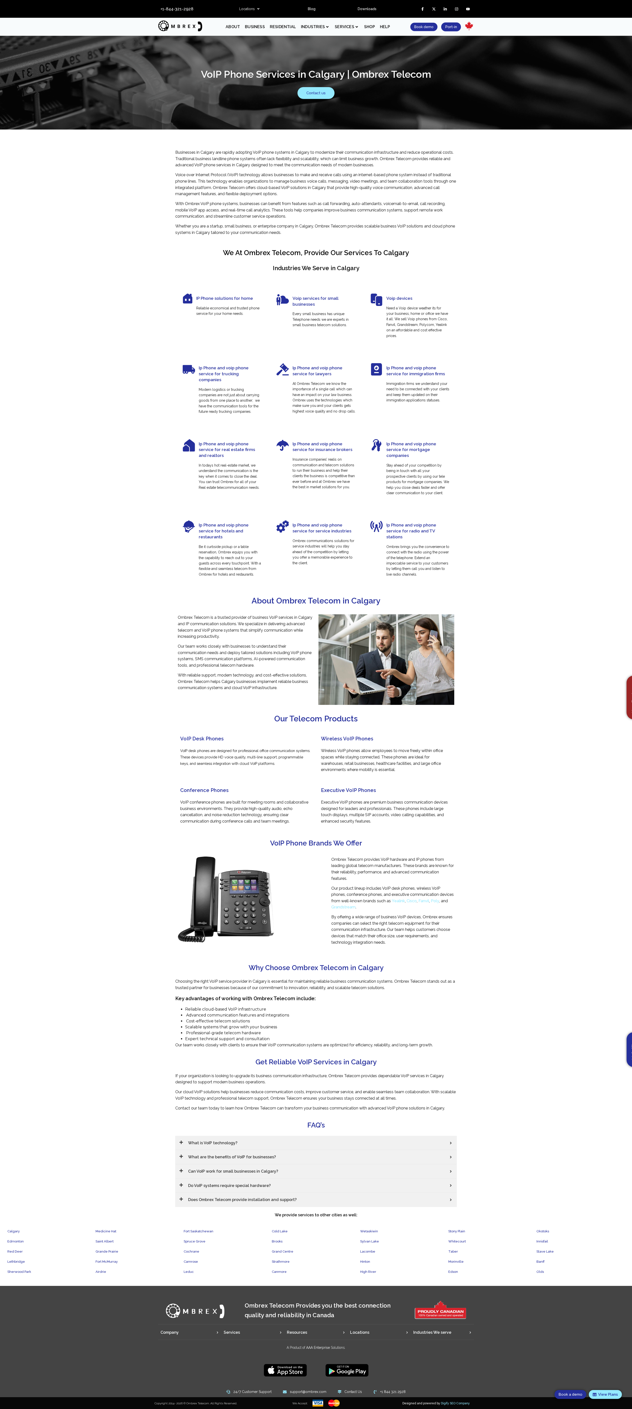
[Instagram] (456, 9)
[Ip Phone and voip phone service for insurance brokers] (282, 445)
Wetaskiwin (369, 1231)
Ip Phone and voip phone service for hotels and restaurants (224, 531)
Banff (540, 1261)
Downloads (367, 9)
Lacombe (367, 1251)
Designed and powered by (436, 1403)
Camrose (191, 1261)
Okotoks (542, 1231)
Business (255, 26)
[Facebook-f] (422, 9)
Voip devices (399, 298)
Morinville (456, 1261)
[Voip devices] (376, 300)
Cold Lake (280, 1231)
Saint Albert (105, 1241)
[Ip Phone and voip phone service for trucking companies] (189, 369)
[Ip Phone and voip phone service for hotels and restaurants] (189, 526)
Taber (453, 1251)
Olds (540, 1272)
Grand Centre (282, 1251)
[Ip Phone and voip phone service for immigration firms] (376, 369)
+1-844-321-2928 (176, 8)
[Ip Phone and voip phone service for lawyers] (282, 369)
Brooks (277, 1241)
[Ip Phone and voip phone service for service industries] (282, 526)
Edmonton (15, 1241)
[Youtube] (468, 9)
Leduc (189, 1272)
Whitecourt (457, 1241)
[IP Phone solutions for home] (188, 298)
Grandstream (343, 907)
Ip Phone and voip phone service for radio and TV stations (411, 531)
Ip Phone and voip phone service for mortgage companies (411, 449)
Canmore (279, 1272)
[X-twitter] (433, 9)
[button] (249, 8)
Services (344, 26)
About (233, 26)
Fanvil (423, 901)
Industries (313, 26)
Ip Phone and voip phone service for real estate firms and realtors (227, 449)
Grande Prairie (107, 1251)
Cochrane (191, 1251)
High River (368, 1272)
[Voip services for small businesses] (282, 300)
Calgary (13, 1231)
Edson (453, 1272)
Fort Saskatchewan (198, 1231)
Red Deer (15, 1251)
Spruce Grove (194, 1241)
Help (385, 26)
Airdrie (101, 1272)
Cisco (412, 901)
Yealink (398, 901)
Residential (283, 26)
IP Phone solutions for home (224, 298)
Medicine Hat (106, 1231)
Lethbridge (16, 1261)
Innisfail (542, 1241)
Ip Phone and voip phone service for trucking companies (224, 373)
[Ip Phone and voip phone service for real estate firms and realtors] (189, 445)
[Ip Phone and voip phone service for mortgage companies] (376, 445)
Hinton (365, 1261)
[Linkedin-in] (445, 9)
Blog (312, 9)
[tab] (189, 1332)
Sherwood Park (19, 1272)
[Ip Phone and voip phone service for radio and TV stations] (376, 526)
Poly (435, 901)
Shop (369, 26)
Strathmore (281, 1261)
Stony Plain (456, 1231)
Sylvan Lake (369, 1241)
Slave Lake (545, 1251)
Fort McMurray (107, 1261)
